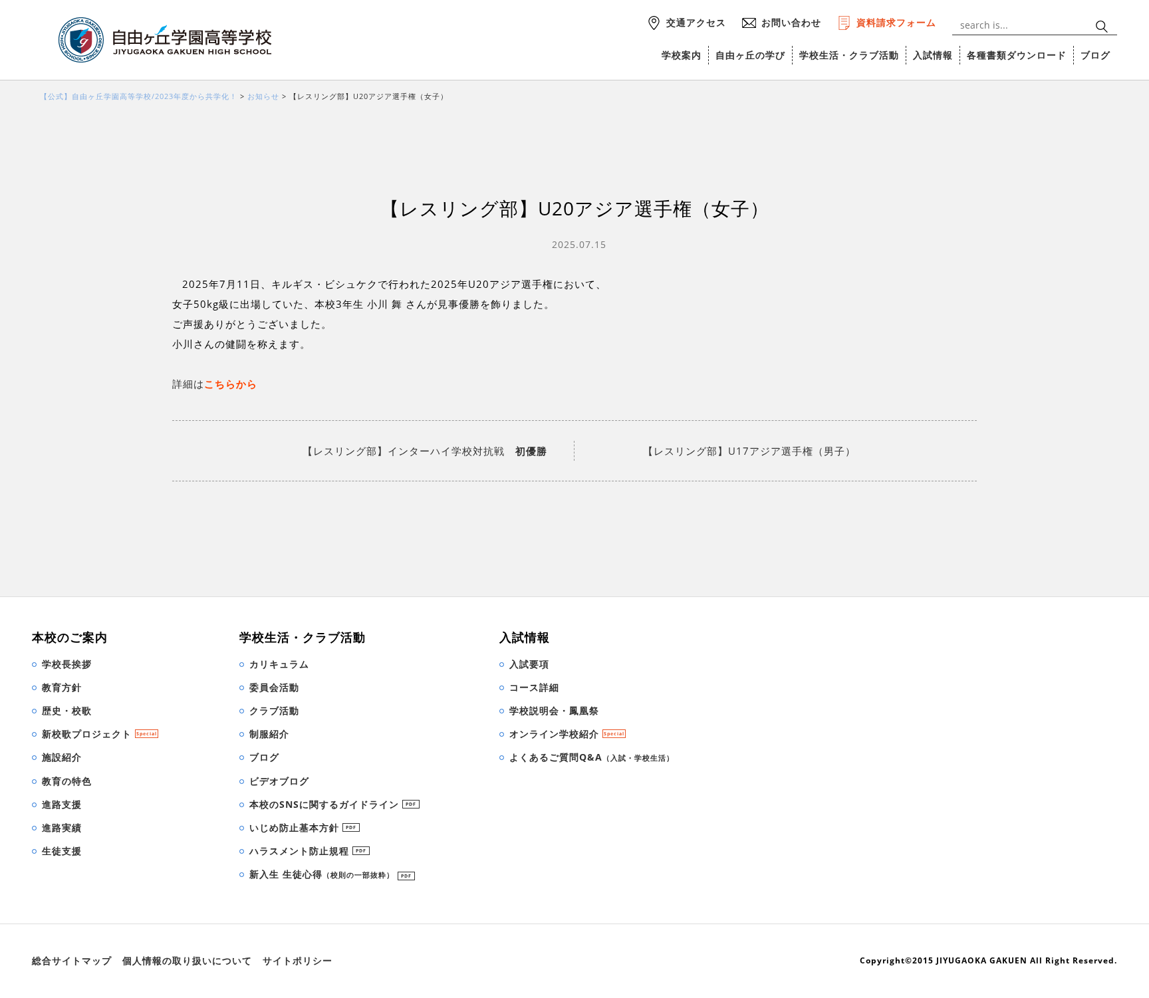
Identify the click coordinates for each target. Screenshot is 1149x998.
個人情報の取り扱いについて (187, 960)
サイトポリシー (297, 960)
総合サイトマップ (72, 960)
